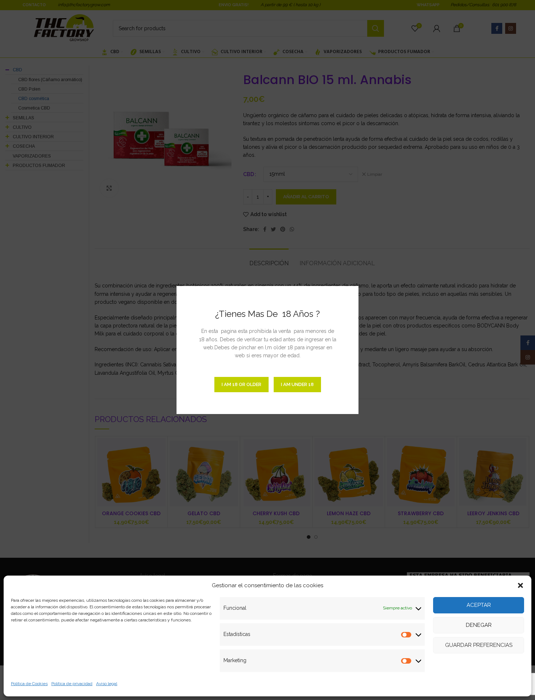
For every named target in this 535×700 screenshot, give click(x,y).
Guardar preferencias (478, 645)
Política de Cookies (29, 683)
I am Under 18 (297, 384)
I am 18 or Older (241, 384)
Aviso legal (106, 683)
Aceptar (479, 605)
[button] (520, 585)
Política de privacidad (71, 683)
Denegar (479, 625)
